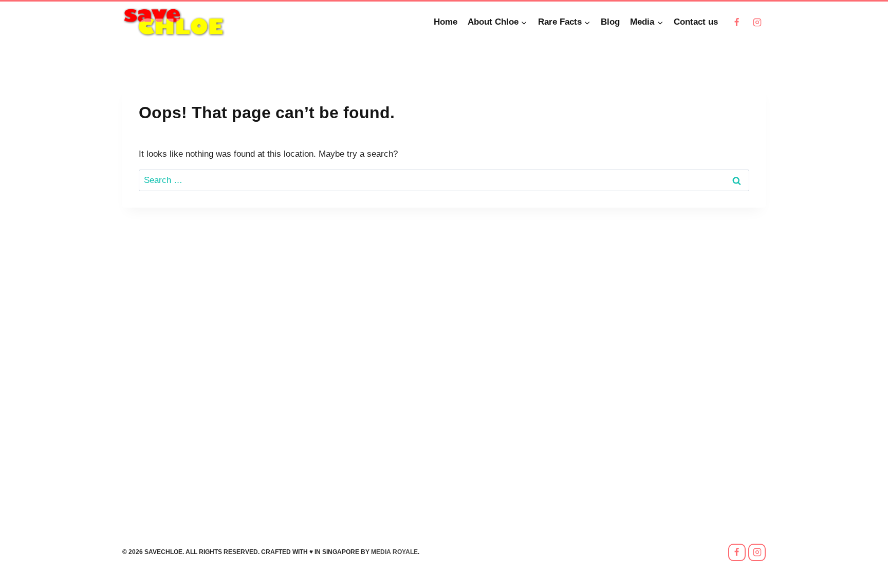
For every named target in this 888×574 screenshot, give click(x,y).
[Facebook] (737, 22)
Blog (610, 22)
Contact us (696, 22)
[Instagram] (757, 22)
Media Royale (394, 552)
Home (445, 22)
